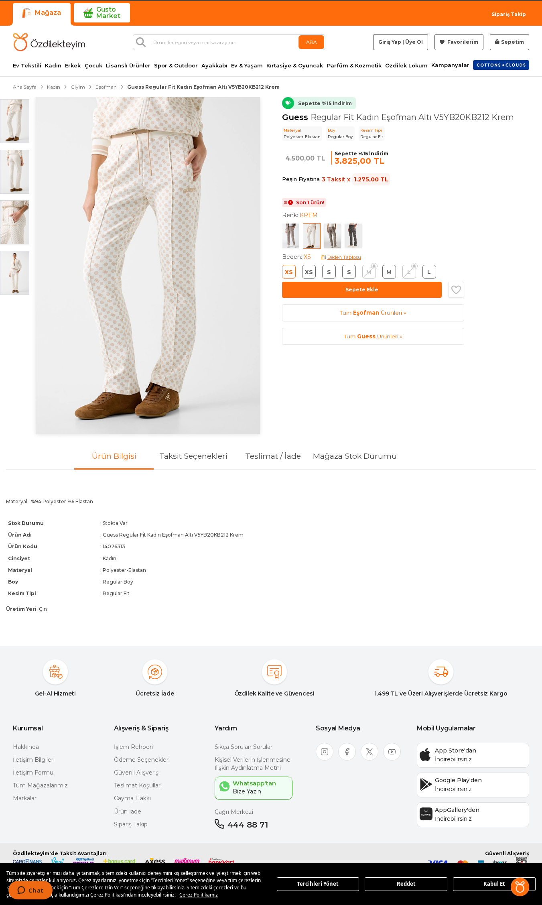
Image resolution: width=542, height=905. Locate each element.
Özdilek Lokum (406, 66)
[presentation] (271, 551)
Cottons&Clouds (501, 63)
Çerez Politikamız (198, 894)
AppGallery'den (457, 809)
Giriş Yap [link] (389, 42)
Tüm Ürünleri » (373, 312)
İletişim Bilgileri (34, 759)
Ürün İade (127, 811)
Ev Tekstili (27, 66)
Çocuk (93, 66)
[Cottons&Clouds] (501, 65)
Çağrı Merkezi (234, 812)
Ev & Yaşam (247, 66)
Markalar (25, 798)
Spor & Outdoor (176, 66)
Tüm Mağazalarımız (40, 785)
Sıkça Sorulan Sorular (243, 746)
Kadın (53, 66)
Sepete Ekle (361, 290)
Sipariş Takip (508, 14)
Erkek (73, 66)
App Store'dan (455, 750)
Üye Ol (414, 42)
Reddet (406, 883)
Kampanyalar (450, 65)
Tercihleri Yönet (318, 883)
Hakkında (26, 746)
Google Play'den (458, 780)
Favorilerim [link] (462, 42)
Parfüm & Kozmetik (354, 66)
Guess (296, 117)
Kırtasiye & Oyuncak (294, 66)
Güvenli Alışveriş (136, 772)
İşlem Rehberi (133, 746)
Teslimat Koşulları (138, 785)
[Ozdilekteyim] (49, 42)
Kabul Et (494, 883)
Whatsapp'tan (254, 783)
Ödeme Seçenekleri (142, 759)
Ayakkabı (214, 66)
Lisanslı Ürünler (128, 66)
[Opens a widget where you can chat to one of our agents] (30, 891)
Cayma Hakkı (132, 798)
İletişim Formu (33, 772)
